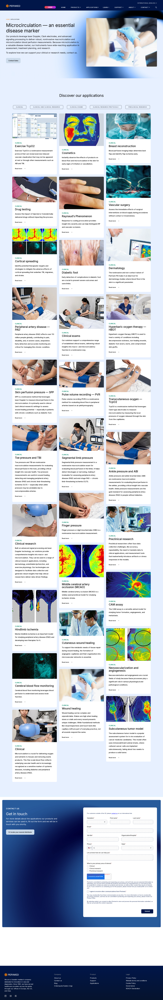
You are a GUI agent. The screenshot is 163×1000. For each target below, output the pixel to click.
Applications (92, 7)
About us (57, 978)
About (131, 7)
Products (75, 7)
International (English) (146, 3)
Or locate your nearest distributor (20, 832)
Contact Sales (13, 61)
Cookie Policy (131, 983)
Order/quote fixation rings (63, 986)
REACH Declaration (133, 988)
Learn (105, 7)
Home (63, 7)
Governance (130, 986)
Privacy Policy (131, 978)
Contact (144, 7)
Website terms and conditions (136, 981)
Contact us (58, 981)
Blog (55, 983)
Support (118, 7)
